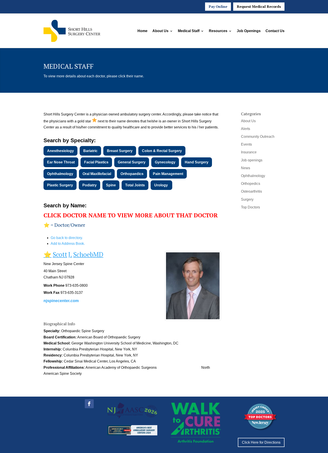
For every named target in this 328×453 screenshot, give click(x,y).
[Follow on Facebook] (89, 403)
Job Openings (249, 31)
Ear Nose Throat (61, 162)
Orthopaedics (131, 174)
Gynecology (165, 162)
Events (246, 144)
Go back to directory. (67, 238)
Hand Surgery (196, 162)
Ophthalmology (60, 174)
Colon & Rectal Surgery (162, 151)
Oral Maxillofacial (97, 174)
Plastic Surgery (60, 185)
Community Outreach (257, 136)
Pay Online (218, 6)
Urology (161, 185)
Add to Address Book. (68, 243)
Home (142, 31)
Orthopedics (250, 183)
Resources (218, 31)
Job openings (251, 160)
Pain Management (168, 174)
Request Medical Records (259, 6)
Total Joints (135, 185)
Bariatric (90, 151)
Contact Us (275, 31)
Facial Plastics (96, 162)
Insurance (249, 152)
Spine (111, 185)
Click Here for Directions (261, 442)
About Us (160, 31)
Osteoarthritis (251, 191)
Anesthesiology (60, 151)
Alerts (245, 129)
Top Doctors (250, 207)
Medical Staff (188, 31)
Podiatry (89, 185)
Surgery (247, 199)
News (245, 168)
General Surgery (131, 162)
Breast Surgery (120, 151)
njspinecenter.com (61, 301)
